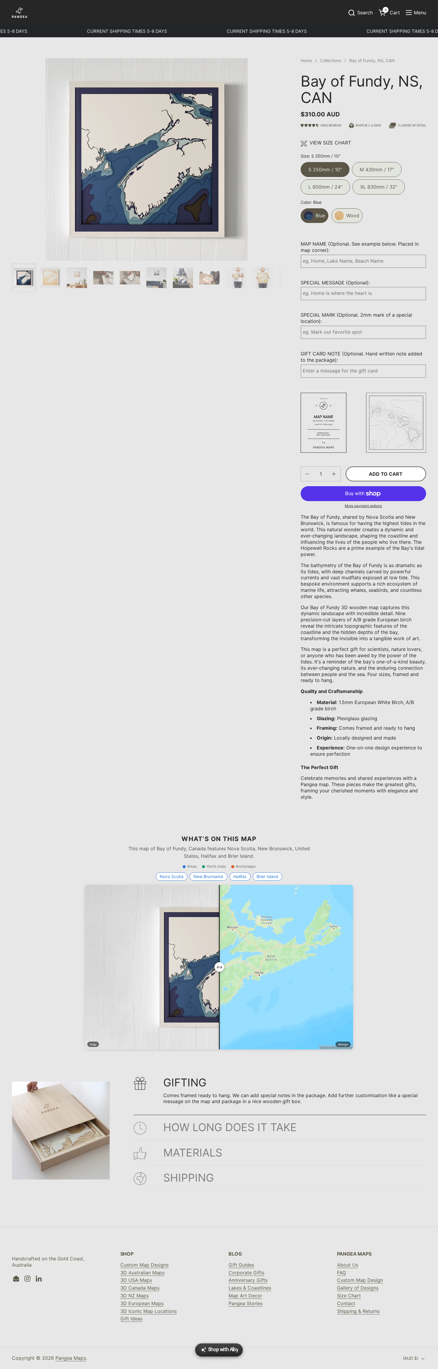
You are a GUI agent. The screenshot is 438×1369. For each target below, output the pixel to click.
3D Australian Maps (142, 1273)
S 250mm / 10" (325, 167)
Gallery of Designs (357, 1288)
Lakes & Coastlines (250, 1288)
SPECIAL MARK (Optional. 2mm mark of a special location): (356, 318)
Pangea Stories (246, 1303)
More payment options (363, 505)
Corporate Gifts (246, 1273)
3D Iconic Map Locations (148, 1311)
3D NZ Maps (134, 1296)
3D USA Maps (136, 1280)
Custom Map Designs (144, 1265)
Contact (346, 1303)
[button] (360, 12)
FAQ (341, 1273)
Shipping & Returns (358, 1311)
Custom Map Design (360, 1280)
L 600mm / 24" (325, 184)
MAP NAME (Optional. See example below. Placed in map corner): (360, 247)
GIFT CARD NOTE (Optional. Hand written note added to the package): (361, 357)
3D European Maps (142, 1303)
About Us (347, 1265)
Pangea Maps (70, 1358)
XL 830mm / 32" (378, 184)
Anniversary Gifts (248, 1280)
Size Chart (349, 1296)
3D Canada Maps (139, 1288)
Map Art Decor (245, 1296)
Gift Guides (241, 1265)
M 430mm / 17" (377, 167)
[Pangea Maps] (19, 12)
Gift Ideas (131, 1319)
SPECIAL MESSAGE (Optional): (335, 283)
